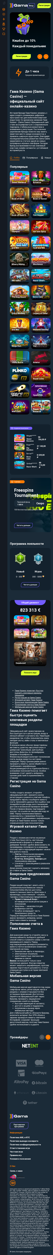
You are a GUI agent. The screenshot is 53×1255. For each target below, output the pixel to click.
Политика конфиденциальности (25, 1144)
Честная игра (16, 1152)
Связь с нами (16, 1171)
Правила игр (16, 1155)
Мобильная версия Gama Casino (29, 707)
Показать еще (30, 673)
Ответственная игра (20, 1148)
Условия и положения (20, 1159)
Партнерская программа (19, 1126)
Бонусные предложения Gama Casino (32, 702)
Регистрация (44, 5)
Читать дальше (23, 525)
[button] (39, 56)
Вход (31, 6)
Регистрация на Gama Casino (28, 697)
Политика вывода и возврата (24, 1141)
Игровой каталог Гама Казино (28, 700)
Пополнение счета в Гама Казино (30, 705)
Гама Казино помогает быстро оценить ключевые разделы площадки (29, 692)
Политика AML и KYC (20, 1137)
